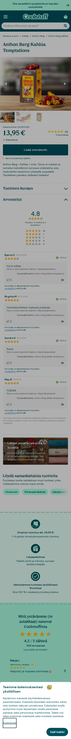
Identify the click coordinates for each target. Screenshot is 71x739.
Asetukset (9, 723)
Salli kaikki (57, 732)
